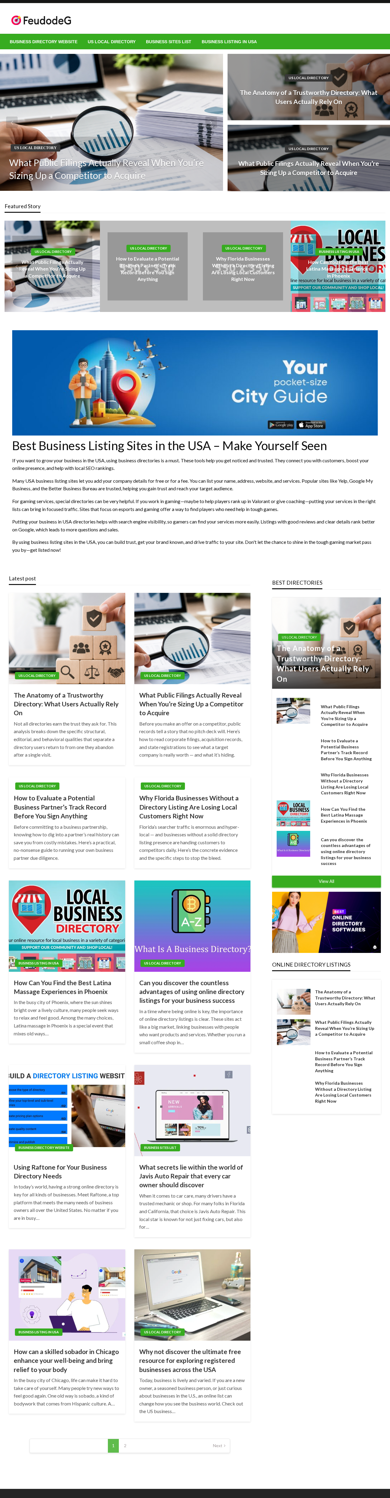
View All (326, 881)
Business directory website (43, 41)
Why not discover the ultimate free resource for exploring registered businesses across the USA (190, 1360)
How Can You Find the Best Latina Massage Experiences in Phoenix (338, 268)
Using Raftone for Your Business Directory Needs (60, 1171)
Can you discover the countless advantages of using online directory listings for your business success (191, 991)
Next (217, 1445)
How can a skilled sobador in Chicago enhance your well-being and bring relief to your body (66, 1360)
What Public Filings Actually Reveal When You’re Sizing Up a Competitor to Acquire (106, 169)
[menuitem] (44, 41)
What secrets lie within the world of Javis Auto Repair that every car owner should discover (191, 1176)
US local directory (112, 41)
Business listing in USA (229, 41)
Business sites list (168, 41)
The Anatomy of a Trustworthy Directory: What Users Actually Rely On (309, 97)
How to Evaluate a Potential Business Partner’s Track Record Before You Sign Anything (60, 807)
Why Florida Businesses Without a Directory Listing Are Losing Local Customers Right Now (189, 807)
